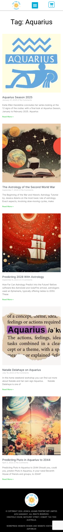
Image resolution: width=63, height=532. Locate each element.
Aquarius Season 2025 (17, 97)
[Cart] (51, 5)
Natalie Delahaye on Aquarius (21, 369)
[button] (35, 5)
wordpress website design (19, 526)
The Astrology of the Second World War (28, 187)
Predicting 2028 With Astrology (23, 276)
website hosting (46, 526)
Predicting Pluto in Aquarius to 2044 (26, 459)
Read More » (8, 116)
